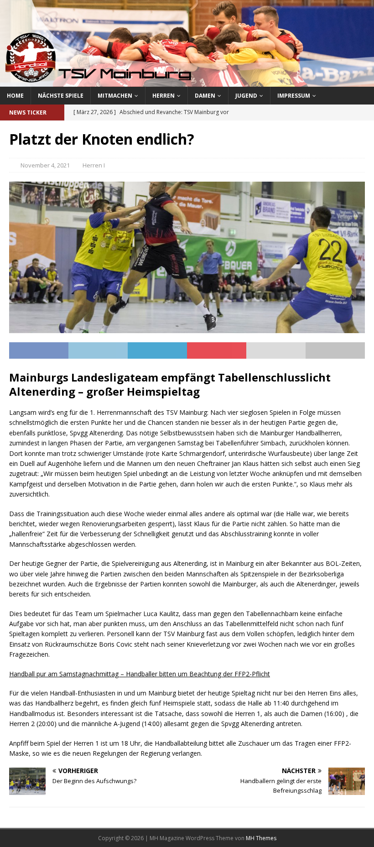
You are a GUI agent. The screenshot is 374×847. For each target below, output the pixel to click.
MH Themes (261, 838)
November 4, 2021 (45, 165)
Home (15, 95)
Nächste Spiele (60, 95)
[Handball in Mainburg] (187, 81)
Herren (163, 95)
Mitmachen (115, 95)
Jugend (246, 95)
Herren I (94, 165)
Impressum (293, 95)
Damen (205, 95)
